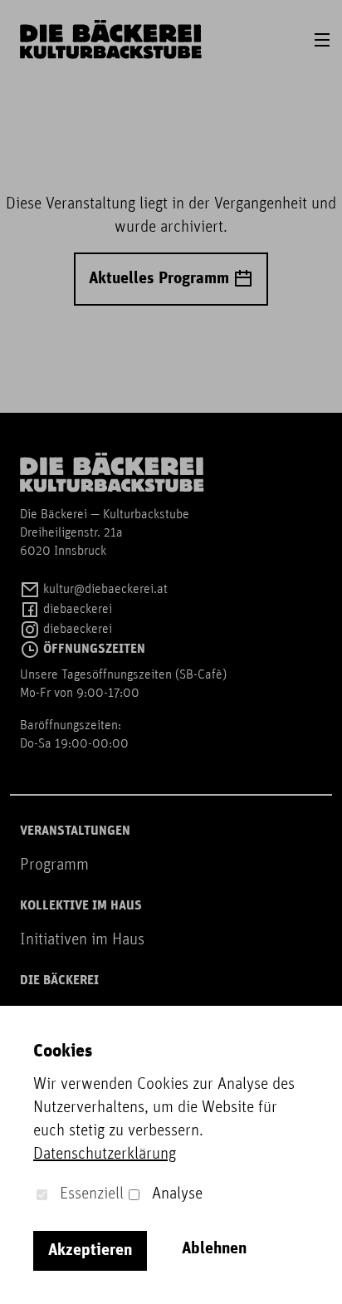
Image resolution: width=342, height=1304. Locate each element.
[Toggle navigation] (322, 40)
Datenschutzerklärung (104, 1154)
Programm (54, 865)
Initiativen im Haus (82, 940)
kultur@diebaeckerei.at (104, 590)
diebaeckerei (76, 609)
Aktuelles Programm (161, 279)
